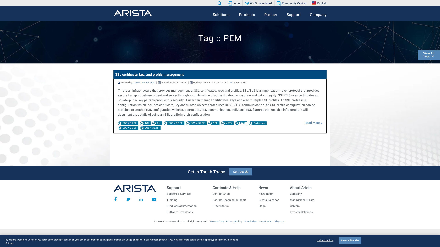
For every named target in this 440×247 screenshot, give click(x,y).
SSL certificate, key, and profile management (149, 74)
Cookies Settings (325, 240)
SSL (215, 123)
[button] (220, 3)
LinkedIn (141, 199)
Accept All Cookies (350, 240)
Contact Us (241, 171)
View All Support (428, 55)
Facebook (115, 199)
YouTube (154, 199)
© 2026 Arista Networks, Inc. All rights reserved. (180, 221)
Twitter (128, 199)
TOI (147, 123)
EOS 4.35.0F (129, 128)
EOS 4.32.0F (198, 123)
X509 (229, 123)
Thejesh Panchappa (144, 82)
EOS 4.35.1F (152, 128)
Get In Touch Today (206, 172)
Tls (158, 123)
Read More (313, 123)
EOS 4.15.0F (129, 123)
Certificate (259, 123)
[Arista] (132, 13)
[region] (220, 241)
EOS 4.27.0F (176, 123)
